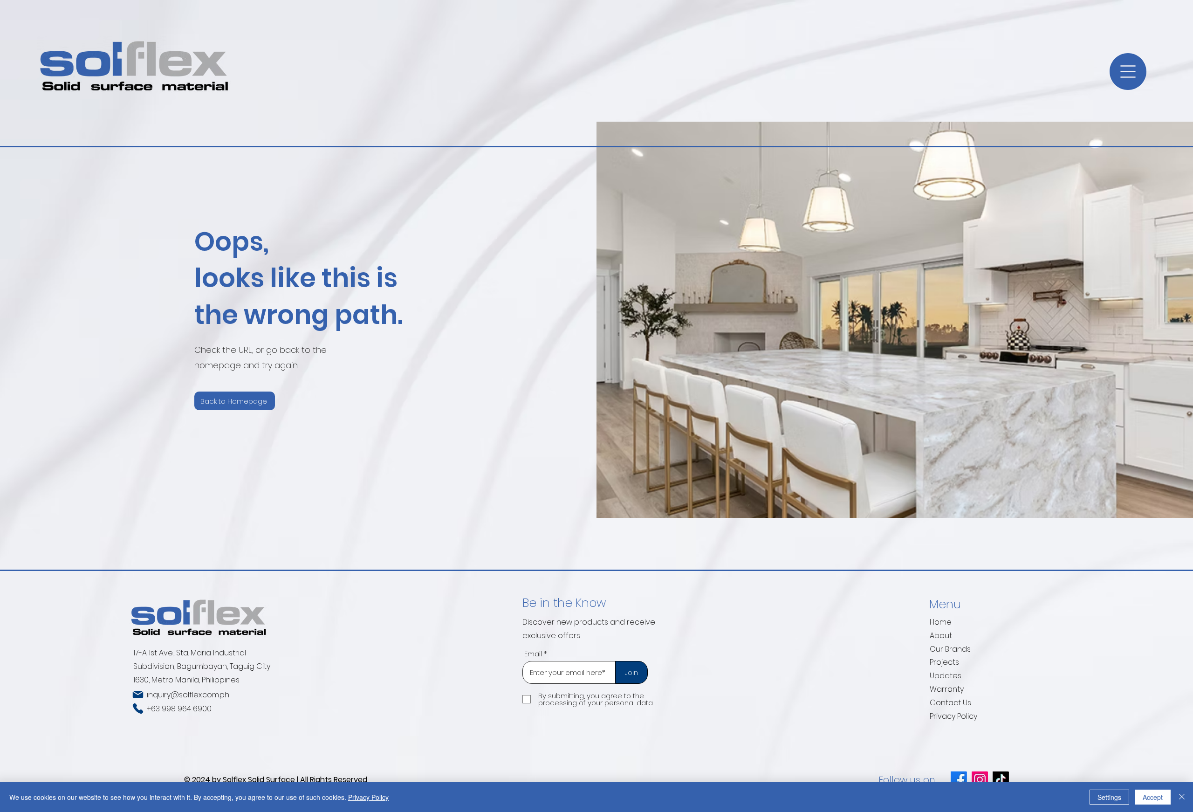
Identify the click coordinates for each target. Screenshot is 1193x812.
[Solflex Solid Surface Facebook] (959, 779)
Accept (1153, 797)
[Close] (1181, 797)
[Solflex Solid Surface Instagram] (980, 779)
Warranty (947, 689)
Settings (1109, 797)
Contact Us (950, 702)
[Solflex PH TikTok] (1001, 779)
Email (533, 653)
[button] (1128, 71)
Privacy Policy (953, 716)
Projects (944, 662)
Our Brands (950, 649)
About (941, 635)
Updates (945, 675)
